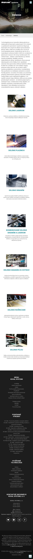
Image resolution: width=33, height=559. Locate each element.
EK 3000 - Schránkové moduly (17, 426)
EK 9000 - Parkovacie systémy (17, 449)
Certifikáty (16, 383)
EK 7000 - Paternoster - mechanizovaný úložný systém (16, 437)
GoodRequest (19, 552)
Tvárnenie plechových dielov (16, 483)
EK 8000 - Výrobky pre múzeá (16, 447)
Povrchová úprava (16, 478)
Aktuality (16, 403)
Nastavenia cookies (16, 555)
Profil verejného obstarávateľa (16, 389)
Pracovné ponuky (16, 407)
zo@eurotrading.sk (11, 545)
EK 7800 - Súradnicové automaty (16, 446)
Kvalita (16, 387)
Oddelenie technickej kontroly (16, 474)
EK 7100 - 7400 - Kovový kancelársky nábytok (16, 439)
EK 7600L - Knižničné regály (16, 442)
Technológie (9, 35)
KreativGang (23, 551)
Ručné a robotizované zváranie (16, 479)
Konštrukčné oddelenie (16, 470)
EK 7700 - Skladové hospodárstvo (17, 444)
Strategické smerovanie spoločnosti (16, 392)
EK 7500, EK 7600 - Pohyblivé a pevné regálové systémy (16, 440)
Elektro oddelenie (16, 469)
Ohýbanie (16, 476)
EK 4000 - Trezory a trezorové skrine (16, 430)
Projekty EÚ (16, 390)
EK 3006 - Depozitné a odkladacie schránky (16, 428)
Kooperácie (16, 453)
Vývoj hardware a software (16, 487)
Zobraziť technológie (18, 125)
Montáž (16, 472)
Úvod (2, 35)
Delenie (16, 35)
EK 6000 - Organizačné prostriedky (16, 435)
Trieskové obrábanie (16, 481)
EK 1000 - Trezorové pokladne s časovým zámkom (16, 421)
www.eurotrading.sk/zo (17, 546)
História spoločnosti (16, 385)
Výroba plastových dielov (16, 485)
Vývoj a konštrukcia (16, 394)
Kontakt (16, 405)
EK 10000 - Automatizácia (16, 451)
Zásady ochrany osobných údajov (16, 398)
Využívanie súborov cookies (16, 396)
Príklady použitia (16, 401)
